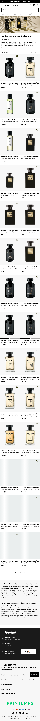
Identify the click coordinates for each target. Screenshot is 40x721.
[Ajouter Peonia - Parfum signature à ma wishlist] (37, 130)
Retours (7, 643)
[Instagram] (17, 713)
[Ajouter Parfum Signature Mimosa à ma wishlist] (37, 166)
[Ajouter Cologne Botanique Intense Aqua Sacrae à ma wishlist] (17, 461)
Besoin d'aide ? (9, 651)
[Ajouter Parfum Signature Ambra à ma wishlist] (37, 240)
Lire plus (3, 48)
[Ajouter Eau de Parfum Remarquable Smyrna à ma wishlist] (17, 277)
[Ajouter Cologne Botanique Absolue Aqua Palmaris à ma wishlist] (17, 497)
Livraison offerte (10, 637)
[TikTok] (20, 713)
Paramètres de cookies (21, 717)
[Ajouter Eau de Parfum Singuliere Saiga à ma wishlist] (37, 350)
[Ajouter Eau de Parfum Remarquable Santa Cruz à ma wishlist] (37, 93)
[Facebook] (13, 713)
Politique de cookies (8, 717)
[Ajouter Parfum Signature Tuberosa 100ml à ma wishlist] (17, 203)
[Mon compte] (31, 5)
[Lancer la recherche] (3, 10)
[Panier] (37, 5)
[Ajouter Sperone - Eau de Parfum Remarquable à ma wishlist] (17, 240)
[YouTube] (27, 713)
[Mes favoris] (34, 5)
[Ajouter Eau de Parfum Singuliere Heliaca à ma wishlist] (37, 56)
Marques (14, 14)
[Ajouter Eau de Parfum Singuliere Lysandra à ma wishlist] (37, 387)
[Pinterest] (23, 713)
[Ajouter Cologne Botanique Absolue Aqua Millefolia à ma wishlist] (17, 93)
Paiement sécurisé (10, 632)
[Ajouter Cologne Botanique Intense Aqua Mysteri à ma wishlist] (37, 497)
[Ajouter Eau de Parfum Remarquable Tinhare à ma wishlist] (17, 56)
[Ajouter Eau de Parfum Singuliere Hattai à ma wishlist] (17, 424)
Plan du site (33, 717)
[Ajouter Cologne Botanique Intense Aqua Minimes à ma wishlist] (17, 130)
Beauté (8, 14)
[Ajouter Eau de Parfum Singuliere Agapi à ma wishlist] (37, 424)
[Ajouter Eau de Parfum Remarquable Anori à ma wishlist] (37, 313)
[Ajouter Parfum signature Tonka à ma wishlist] (17, 166)
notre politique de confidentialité (26, 679)
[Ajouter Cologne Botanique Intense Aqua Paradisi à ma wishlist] (37, 461)
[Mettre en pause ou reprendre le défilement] (2, 1)
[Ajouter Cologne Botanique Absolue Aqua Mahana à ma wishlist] (37, 534)
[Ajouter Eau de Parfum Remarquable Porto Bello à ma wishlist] (37, 277)
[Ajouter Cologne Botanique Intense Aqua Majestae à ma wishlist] (17, 534)
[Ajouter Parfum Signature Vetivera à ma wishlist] (37, 203)
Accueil (3, 14)
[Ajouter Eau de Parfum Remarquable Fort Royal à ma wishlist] (17, 313)
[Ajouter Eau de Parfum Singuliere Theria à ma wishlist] (17, 350)
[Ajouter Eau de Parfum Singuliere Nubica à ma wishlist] (17, 387)
